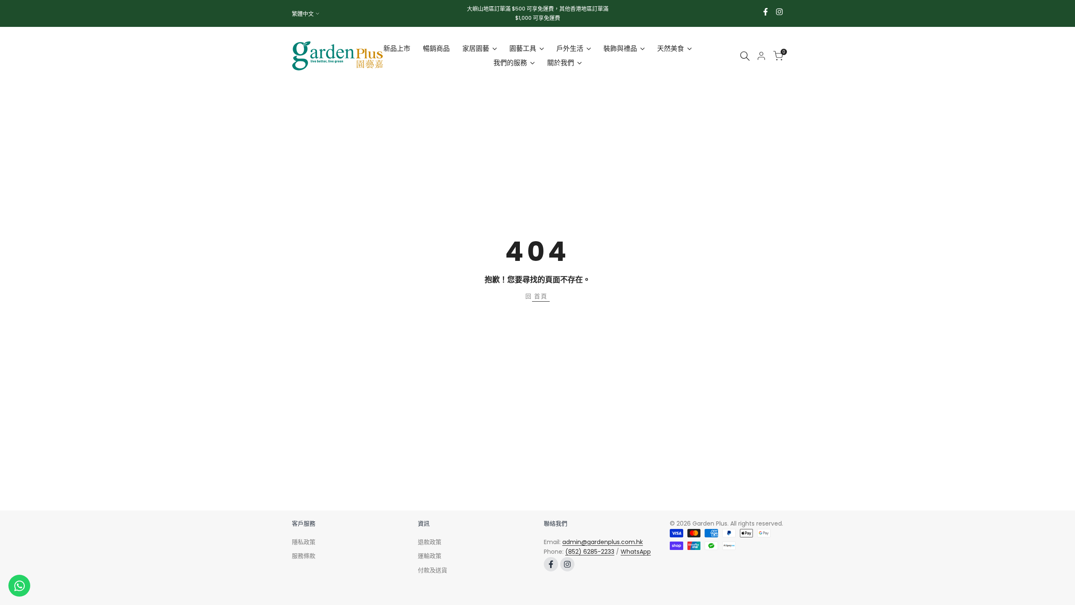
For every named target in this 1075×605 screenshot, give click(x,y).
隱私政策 (303, 542)
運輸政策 (429, 556)
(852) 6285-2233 (589, 551)
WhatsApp (636, 551)
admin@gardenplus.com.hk (602, 542)
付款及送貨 (432, 570)
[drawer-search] (745, 56)
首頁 (541, 296)
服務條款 (303, 556)
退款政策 (429, 542)
